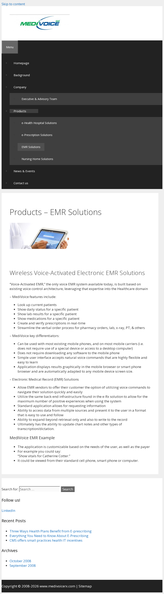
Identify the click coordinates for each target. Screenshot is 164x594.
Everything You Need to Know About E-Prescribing (49, 535)
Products (20, 111)
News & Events (24, 171)
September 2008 (23, 565)
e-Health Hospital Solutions (39, 123)
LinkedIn (8, 510)
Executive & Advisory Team (39, 99)
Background (22, 75)
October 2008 (20, 561)
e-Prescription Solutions (37, 135)
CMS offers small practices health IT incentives (46, 540)
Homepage (21, 63)
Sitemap (85, 586)
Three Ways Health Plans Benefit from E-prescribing (51, 531)
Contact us (21, 183)
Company (20, 87)
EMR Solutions (31, 147)
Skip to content (13, 4)
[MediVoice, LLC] (40, 30)
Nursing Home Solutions (37, 159)
